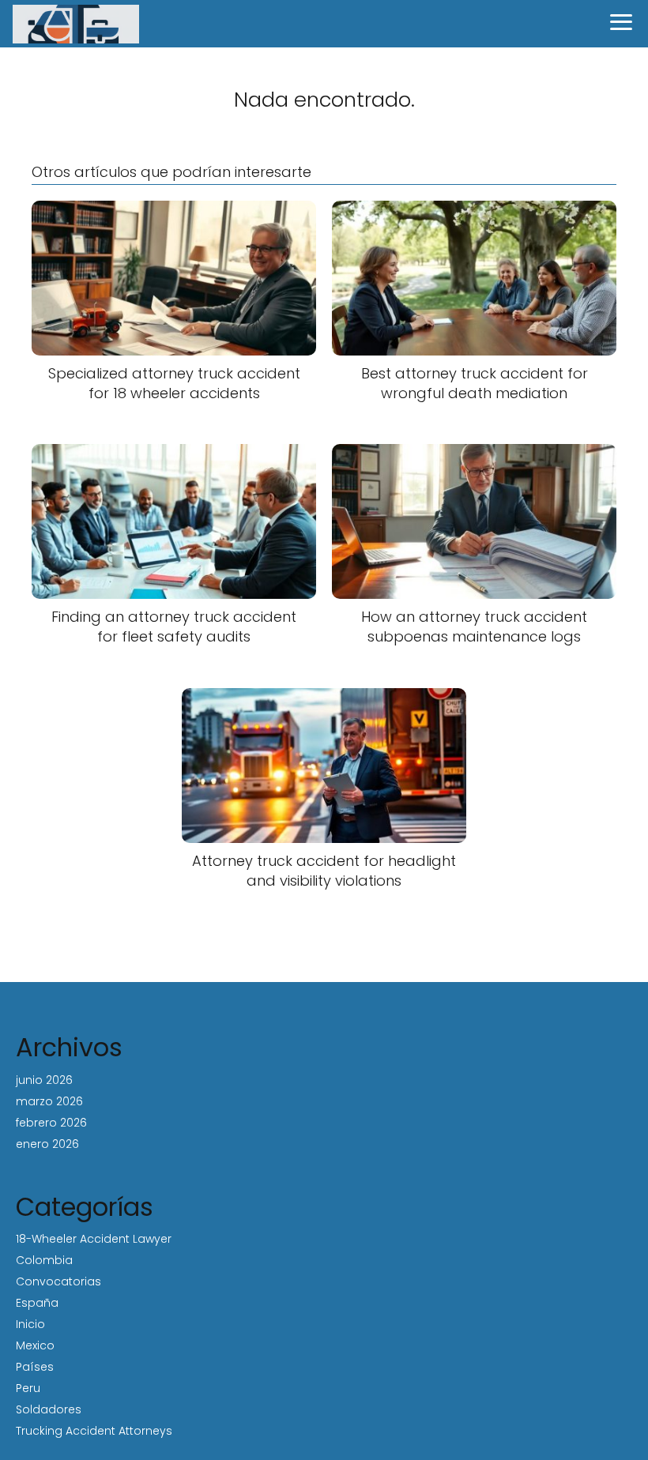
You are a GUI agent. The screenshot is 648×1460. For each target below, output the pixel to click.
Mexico (35, 1345)
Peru (28, 1388)
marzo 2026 (49, 1101)
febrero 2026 (51, 1123)
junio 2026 (44, 1080)
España (37, 1303)
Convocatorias (58, 1281)
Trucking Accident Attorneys (94, 1431)
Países (35, 1367)
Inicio (30, 1324)
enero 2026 (47, 1144)
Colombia (44, 1260)
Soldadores (48, 1409)
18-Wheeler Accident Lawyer (93, 1239)
